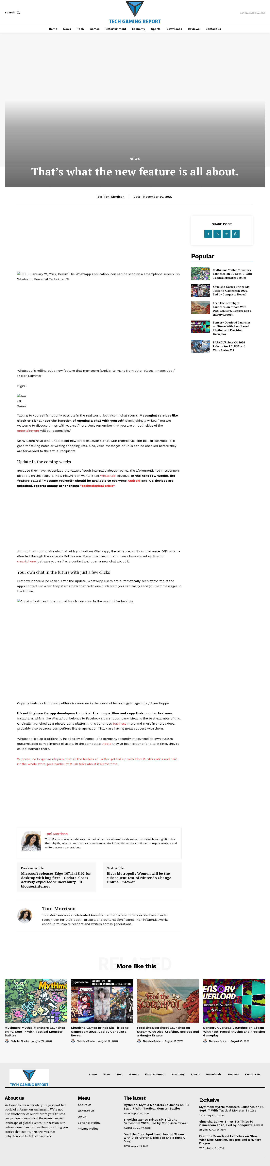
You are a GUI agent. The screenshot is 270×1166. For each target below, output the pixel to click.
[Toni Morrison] (26, 915)
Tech (127, 1113)
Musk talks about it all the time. (94, 764)
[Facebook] (208, 234)
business (119, 723)
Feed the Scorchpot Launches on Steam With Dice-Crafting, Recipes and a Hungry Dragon (232, 308)
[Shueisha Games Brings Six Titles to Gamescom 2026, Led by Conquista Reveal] (200, 290)
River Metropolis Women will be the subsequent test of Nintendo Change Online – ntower (139, 877)
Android (134, 480)
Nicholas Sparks (20, 1041)
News (135, 159)
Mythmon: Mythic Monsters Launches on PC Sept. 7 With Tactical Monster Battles (232, 273)
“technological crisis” (97, 486)
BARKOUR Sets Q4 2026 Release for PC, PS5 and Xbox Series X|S (229, 346)
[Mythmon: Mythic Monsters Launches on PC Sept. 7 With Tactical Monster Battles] (200, 273)
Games (128, 1128)
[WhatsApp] (236, 234)
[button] (13, 12)
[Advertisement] (99, 244)
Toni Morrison (114, 196)
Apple (106, 744)
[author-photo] (7, 1041)
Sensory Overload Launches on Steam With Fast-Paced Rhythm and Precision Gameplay (231, 328)
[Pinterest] (226, 234)
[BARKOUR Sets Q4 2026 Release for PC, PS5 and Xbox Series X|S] (200, 346)
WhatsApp (108, 476)
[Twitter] (217, 234)
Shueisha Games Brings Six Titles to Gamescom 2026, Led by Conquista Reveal (231, 290)
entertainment (28, 431)
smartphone (26, 561)
